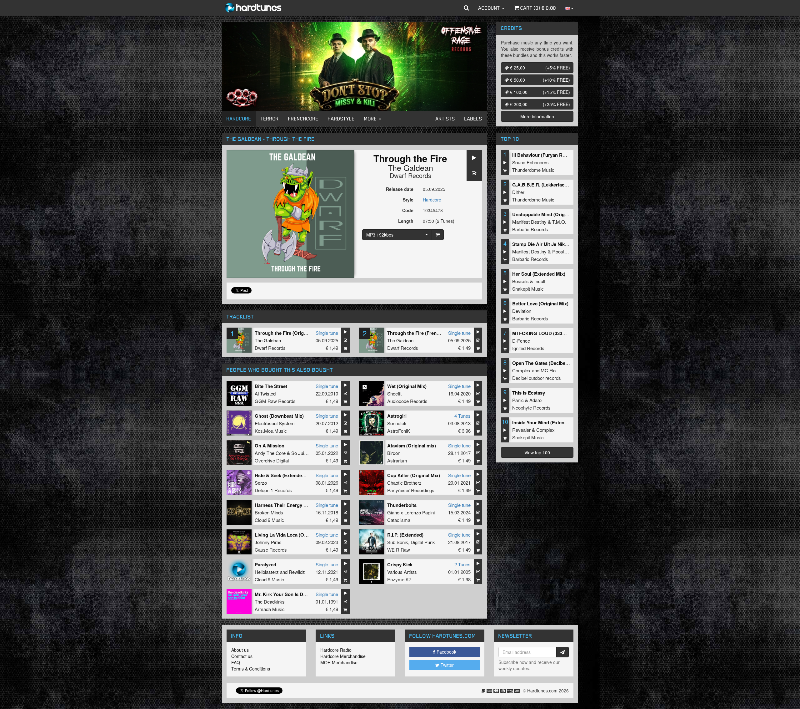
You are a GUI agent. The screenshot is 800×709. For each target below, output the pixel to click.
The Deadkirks (270, 601)
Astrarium (397, 460)
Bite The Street (271, 386)
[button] (466, 8)
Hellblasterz (267, 572)
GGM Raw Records (275, 401)
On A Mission (269, 445)
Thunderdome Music (533, 169)
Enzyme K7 (399, 579)
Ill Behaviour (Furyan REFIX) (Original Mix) (558, 154)
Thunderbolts (402, 505)
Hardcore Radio (336, 650)
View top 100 (537, 452)
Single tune (327, 332)
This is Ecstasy (528, 392)
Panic (518, 400)
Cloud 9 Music (269, 520)
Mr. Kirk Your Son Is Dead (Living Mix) (296, 594)
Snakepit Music (528, 288)
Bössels (520, 281)
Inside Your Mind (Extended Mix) (547, 422)
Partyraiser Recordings (410, 490)
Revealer (521, 429)
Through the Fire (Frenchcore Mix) (424, 332)
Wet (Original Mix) (407, 386)
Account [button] (489, 8)
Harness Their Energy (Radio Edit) (292, 505)
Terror (270, 118)
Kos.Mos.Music (271, 430)
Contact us (241, 656)
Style (408, 199)
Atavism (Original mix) (411, 445)
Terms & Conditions (250, 669)
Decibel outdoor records (536, 378)
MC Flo (548, 370)
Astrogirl (397, 415)
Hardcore (239, 118)
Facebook (445, 652)
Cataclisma (398, 520)
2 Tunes (462, 564)
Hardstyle (341, 118)
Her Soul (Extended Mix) (538, 273)
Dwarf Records (410, 175)
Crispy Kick (399, 564)
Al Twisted (265, 393)
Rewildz (297, 572)
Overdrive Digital (272, 460)
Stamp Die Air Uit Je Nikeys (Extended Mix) (559, 244)
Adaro (535, 400)
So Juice (300, 453)
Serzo (261, 482)
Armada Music (270, 609)
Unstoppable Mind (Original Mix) (547, 214)
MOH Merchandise (339, 662)
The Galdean (410, 167)
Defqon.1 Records (273, 490)
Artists (445, 118)
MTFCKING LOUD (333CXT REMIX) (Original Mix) (566, 333)
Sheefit (394, 393)
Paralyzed (265, 564)
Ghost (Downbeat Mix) (279, 415)
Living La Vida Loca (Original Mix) (291, 534)
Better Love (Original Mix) (540, 303)
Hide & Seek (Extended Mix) (285, 475)
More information (537, 116)
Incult (539, 281)
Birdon (393, 453)
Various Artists (402, 572)
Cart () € (537, 8)
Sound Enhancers (530, 162)
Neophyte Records (531, 407)
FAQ (235, 662)
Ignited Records (528, 348)
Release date (399, 189)
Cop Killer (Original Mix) (413, 475)
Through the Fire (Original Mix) (288, 332)
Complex (521, 370)
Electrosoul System (275, 423)
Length (405, 221)
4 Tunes (462, 415)
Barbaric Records (530, 229)
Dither (518, 192)
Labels (473, 118)
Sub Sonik (397, 542)
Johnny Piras (268, 542)
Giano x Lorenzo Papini (411, 512)
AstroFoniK (398, 430)
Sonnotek (397, 423)
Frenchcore (303, 118)
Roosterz (561, 251)
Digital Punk (423, 542)
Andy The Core (270, 453)
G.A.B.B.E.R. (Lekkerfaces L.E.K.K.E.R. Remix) (563, 184)
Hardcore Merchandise (343, 656)
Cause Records (271, 549)
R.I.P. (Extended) (405, 534)
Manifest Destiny (529, 221)
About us (240, 650)
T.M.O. (559, 221)
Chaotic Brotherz (404, 482)
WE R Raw (398, 549)
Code (407, 210)
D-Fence (521, 340)
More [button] (371, 118)
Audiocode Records (407, 401)
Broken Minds (269, 512)
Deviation (521, 311)
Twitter (446, 665)
